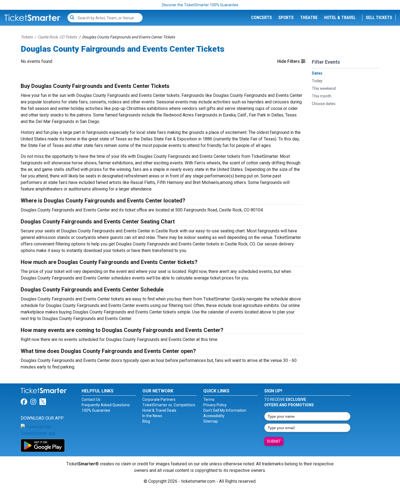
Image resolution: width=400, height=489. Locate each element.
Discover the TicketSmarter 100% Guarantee (200, 5)
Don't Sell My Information (224, 410)
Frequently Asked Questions (106, 405)
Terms (208, 399)
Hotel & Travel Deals (159, 410)
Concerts (261, 17)
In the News (152, 416)
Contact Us (91, 399)
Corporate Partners (159, 399)
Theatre (309, 17)
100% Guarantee (96, 410)
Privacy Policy (215, 405)
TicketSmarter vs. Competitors (168, 405)
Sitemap (210, 421)
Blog (146, 421)
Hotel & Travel (340, 17)
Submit (274, 441)
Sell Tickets (379, 17)
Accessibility (213, 416)
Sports (286, 17)
